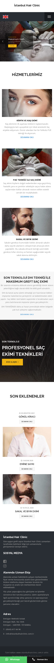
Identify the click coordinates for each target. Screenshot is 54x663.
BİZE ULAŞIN (12, 45)
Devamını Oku (27, 137)
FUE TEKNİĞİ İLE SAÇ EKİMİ (27, 180)
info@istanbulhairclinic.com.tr (20, 634)
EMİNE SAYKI (27, 464)
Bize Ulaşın (11, 362)
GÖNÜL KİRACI (27, 416)
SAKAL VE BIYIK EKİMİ (27, 239)
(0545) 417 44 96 (13, 629)
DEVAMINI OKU (27, 259)
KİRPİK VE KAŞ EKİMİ (27, 120)
